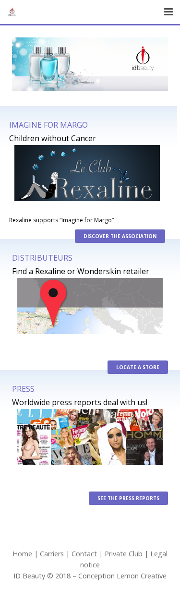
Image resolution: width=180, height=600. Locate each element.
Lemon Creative (142, 575)
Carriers (52, 553)
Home (22, 553)
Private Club (124, 553)
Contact (84, 553)
